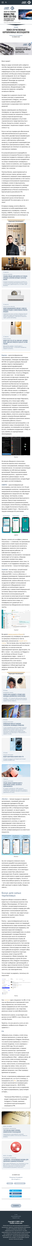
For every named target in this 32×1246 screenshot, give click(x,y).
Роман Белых (7, 338)
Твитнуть (16, 1190)
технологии (20, 1183)
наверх (16, 1206)
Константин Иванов (9, 306)
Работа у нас (16, 1218)
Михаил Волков (7, 274)
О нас (16, 1214)
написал (7, 1000)
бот (15, 1081)
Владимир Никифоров (16, 35)
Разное (16, 27)
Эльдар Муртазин (8, 722)
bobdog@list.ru (16, 1179)
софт (10, 1183)
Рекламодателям (16, 1216)
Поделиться (16, 1193)
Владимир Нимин (8, 692)
